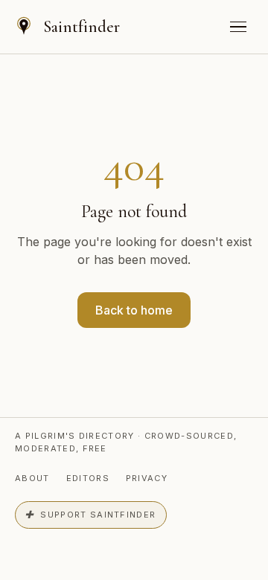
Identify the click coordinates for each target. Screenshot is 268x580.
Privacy (147, 478)
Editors (87, 478)
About (32, 478)
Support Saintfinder (90, 515)
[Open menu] (238, 26)
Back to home (134, 310)
